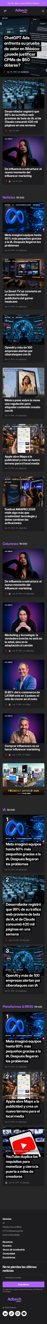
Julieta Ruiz (25, 72)
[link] (23, 3)
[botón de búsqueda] (43, 11)
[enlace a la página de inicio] (21, 11)
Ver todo (20, 197)
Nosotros (8, 1242)
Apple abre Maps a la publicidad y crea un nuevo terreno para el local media (22, 460)
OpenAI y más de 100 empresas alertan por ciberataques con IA (19, 351)
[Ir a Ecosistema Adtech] (23, 775)
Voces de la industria (14, 1249)
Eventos (7, 1245)
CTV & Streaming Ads (13, 1231)
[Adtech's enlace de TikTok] (11, 1313)
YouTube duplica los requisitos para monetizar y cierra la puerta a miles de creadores (22, 1166)
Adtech (28, 704)
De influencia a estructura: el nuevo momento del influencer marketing (23, 172)
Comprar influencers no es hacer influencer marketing (22, 747)
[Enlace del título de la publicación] (23, 46)
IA (3, 1223)
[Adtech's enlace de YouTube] (24, 1313)
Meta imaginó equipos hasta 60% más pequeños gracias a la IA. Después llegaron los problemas (23, 240)
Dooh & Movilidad (11, 1234)
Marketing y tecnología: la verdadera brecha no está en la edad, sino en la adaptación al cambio (23, 640)
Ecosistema (9, 1257)
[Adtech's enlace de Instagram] (17, 1313)
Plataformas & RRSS (12, 1227)
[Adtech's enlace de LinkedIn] (5, 1313)
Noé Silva (26, 940)
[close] (44, 3)
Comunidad (9, 1253)
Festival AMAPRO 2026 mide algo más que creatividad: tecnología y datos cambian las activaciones (21, 516)
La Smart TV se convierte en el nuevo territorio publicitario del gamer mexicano (23, 296)
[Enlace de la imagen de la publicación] (23, 94)
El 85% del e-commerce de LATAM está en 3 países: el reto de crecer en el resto (22, 696)
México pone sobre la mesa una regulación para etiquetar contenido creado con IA (22, 405)
